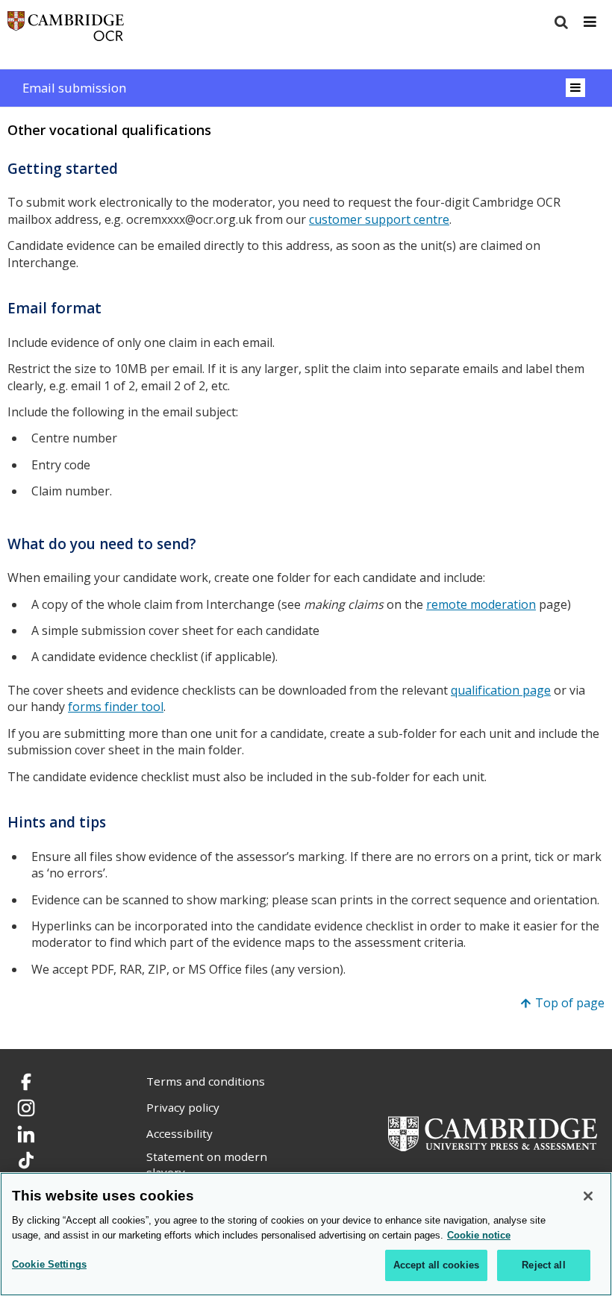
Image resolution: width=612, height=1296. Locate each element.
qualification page (501, 690)
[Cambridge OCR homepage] (65, 29)
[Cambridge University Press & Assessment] (492, 1132)
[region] (306, 1234)
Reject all (543, 1265)
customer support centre (379, 219)
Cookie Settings (49, 1264)
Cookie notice (478, 1235)
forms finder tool (115, 706)
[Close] (588, 1196)
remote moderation (481, 604)
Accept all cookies (436, 1265)
